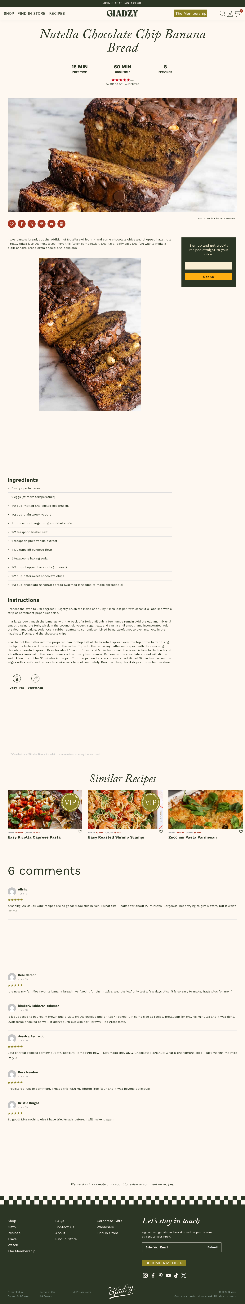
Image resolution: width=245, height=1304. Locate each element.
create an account (110, 1184)
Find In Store (32, 13)
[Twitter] (183, 1276)
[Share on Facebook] (22, 224)
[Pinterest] (160, 1276)
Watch (13, 1245)
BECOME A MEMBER (164, 1263)
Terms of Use (48, 1292)
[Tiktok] (176, 1276)
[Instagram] (145, 1276)
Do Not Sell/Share (18, 1296)
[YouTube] (168, 1276)
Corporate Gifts (109, 1221)
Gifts (12, 1227)
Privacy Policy (15, 1292)
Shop (9, 13)
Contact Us (64, 1227)
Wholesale (105, 1227)
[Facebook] (153, 1276)
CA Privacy (46, 1296)
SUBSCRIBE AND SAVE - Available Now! (122, 3)
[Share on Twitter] (32, 224)
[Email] (51, 224)
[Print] (61, 224)
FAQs (59, 1221)
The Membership (190, 13)
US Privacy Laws (82, 1292)
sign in (86, 1184)
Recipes (57, 13)
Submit (212, 1247)
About (60, 1233)
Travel (13, 1239)
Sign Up (208, 276)
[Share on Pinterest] (42, 224)
